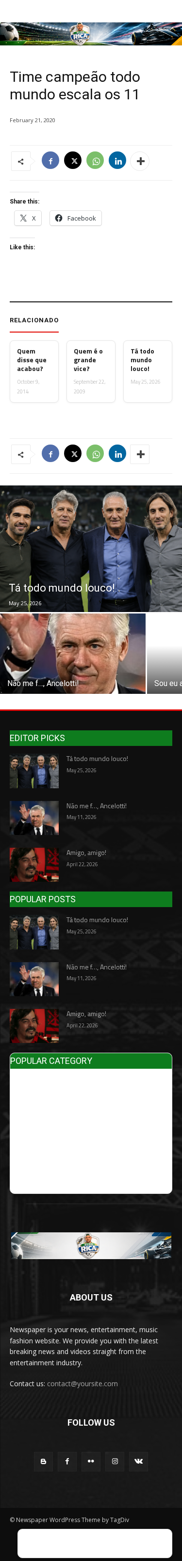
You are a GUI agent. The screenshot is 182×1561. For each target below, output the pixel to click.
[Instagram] (114, 1461)
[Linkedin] (117, 161)
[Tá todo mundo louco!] (91, 548)
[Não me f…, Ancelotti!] (73, 653)
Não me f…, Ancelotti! (96, 805)
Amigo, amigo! (86, 852)
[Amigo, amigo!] (34, 865)
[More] (139, 161)
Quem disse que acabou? (32, 360)
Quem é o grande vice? (88, 360)
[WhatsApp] (95, 161)
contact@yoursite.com (82, 1383)
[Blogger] (43, 1461)
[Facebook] (50, 161)
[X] (73, 161)
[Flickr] (91, 1461)
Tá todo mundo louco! (142, 360)
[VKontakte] (138, 1461)
